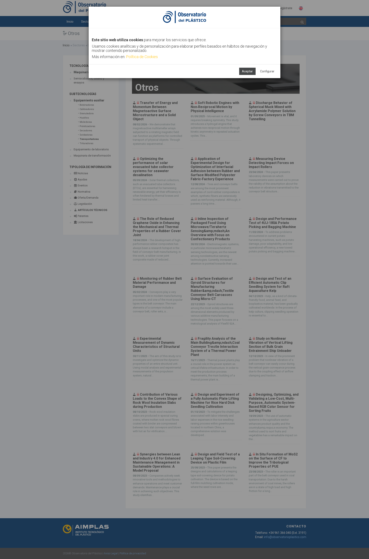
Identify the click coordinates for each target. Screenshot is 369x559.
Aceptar (247, 71)
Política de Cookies (142, 56)
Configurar (267, 71)
